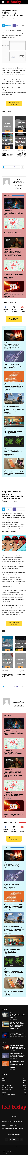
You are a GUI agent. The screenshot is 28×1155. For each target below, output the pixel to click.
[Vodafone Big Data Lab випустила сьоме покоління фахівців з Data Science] (14, 203)
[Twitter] (17, 1139)
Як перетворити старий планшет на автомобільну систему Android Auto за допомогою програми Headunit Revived (17, 1025)
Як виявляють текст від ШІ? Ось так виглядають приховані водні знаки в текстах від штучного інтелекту (13, 387)
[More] (23, 25)
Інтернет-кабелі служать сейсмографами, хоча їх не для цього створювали (13, 366)
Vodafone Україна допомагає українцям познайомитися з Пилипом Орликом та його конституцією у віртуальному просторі (13, 254)
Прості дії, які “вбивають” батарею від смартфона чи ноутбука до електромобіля (12, 346)
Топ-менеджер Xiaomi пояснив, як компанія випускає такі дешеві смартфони (20, 124)
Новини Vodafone (8, 210)
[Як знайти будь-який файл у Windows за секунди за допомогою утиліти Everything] (5, 1035)
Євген (5, 18)
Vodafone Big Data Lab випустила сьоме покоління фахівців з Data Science (14, 213)
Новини (8, 7)
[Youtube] (21, 1139)
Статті (5, 342)
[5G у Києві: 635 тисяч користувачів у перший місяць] (14, 223)
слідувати (14, 306)
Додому (3, 7)
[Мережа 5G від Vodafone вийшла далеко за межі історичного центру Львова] (14, 265)
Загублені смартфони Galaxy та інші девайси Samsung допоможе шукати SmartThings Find (20, 154)
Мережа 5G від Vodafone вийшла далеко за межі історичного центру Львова (13, 276)
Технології (8, 111)
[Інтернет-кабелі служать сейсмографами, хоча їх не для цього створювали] (14, 356)
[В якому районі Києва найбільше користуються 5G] (14, 286)
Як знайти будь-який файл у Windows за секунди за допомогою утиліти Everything (18, 1034)
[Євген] (3, 18)
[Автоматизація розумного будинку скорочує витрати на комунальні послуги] (14, 421)
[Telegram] (13, 1139)
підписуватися (22, 306)
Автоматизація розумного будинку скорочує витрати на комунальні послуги (13, 431)
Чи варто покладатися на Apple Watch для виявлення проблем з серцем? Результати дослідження (20, 141)
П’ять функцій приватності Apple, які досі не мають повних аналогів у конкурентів (14, 473)
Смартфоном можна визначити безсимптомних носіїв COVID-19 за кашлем (7, 154)
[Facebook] (6, 1139)
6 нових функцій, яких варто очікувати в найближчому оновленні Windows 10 (7, 141)
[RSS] (10, 1139)
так (6, 306)
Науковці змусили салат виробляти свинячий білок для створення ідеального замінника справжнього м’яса (13, 452)
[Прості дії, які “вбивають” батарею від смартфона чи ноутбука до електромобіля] (14, 335)
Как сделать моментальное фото (7, 124)
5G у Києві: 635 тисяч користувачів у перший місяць (13, 233)
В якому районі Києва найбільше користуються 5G (13, 295)
